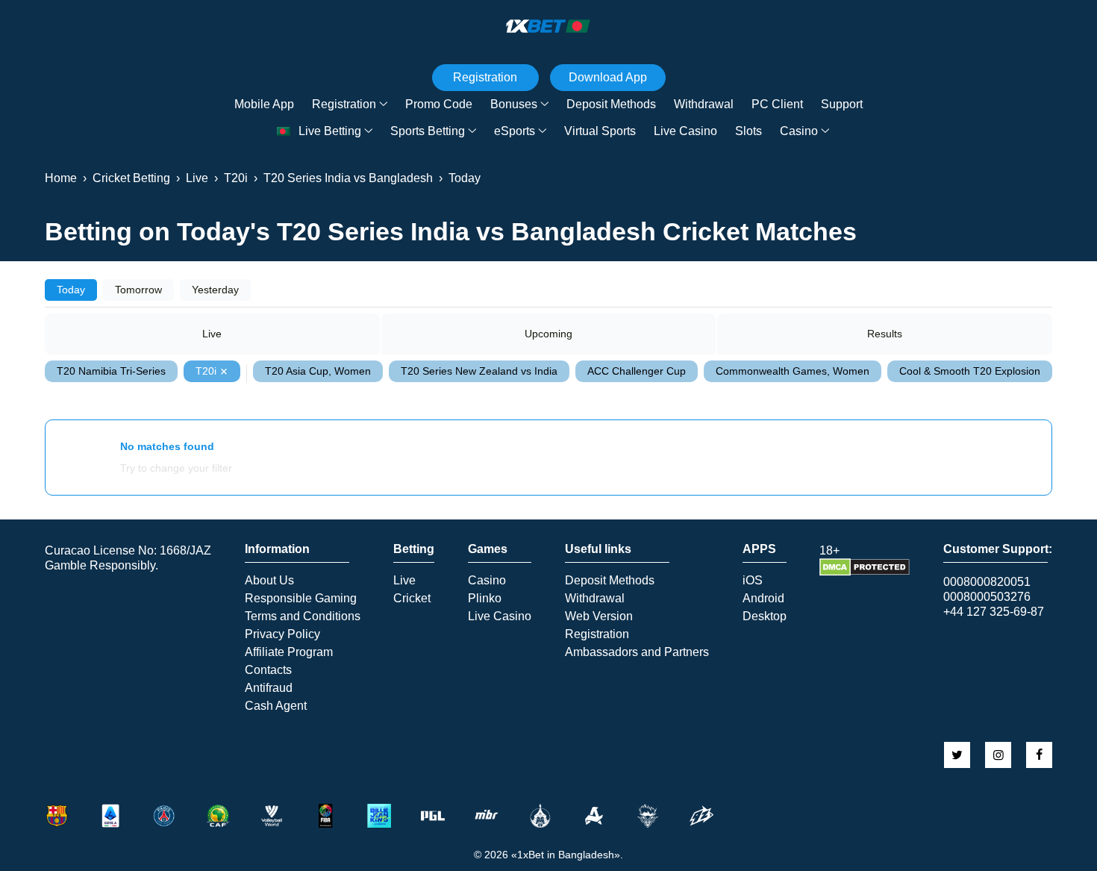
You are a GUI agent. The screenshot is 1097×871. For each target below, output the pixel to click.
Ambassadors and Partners (637, 652)
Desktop (765, 616)
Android (763, 599)
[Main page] (548, 26)
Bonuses (513, 104)
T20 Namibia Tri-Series (111, 371)
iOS (753, 581)
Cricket (412, 599)
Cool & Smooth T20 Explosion (969, 371)
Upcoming (548, 334)
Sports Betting (427, 131)
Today (71, 290)
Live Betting (330, 131)
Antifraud (269, 688)
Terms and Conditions (302, 616)
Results (884, 334)
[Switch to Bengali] (283, 132)
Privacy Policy (282, 634)
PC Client (777, 104)
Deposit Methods (611, 104)
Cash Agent (276, 706)
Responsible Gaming (301, 599)
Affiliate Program (289, 652)
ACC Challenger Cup (636, 371)
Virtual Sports (600, 131)
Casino (799, 131)
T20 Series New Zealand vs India (479, 371)
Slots (748, 131)
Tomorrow (138, 290)
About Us (269, 581)
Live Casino (685, 131)
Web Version (599, 616)
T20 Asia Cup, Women (318, 371)
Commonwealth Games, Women (792, 371)
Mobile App (264, 104)
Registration (344, 104)
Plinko (484, 599)
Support (842, 104)
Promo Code (438, 104)
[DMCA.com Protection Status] (864, 572)
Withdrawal (704, 104)
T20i (206, 371)
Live (212, 334)
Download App (608, 77)
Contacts (268, 670)
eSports (514, 131)
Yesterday (215, 290)
